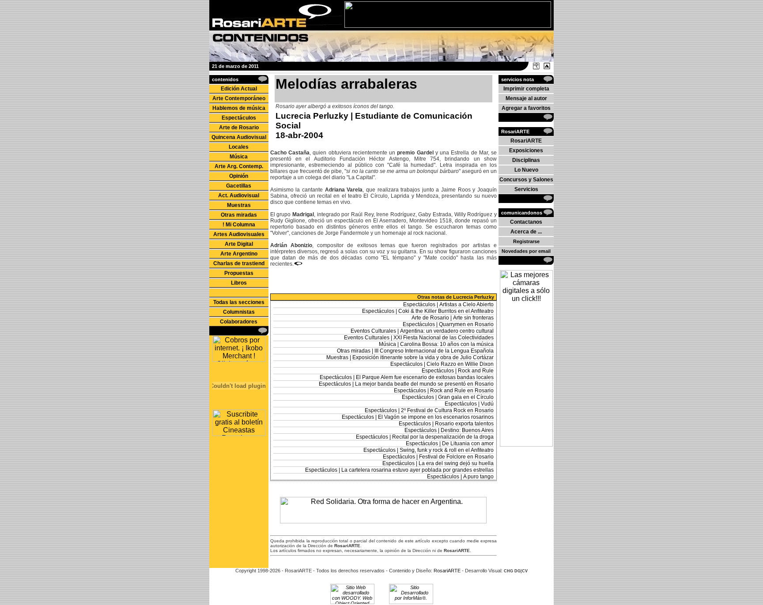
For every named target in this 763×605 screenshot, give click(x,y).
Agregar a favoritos (526, 108)
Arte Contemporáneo (238, 98)
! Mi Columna (239, 225)
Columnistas (239, 312)
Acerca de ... (526, 232)
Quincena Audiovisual (239, 137)
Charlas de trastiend (238, 263)
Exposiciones (526, 150)
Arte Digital (239, 244)
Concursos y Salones (526, 180)
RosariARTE (526, 141)
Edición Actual (239, 89)
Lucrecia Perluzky (312, 115)
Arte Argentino (238, 254)
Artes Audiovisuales (238, 234)
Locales (239, 147)
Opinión (238, 176)
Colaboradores (238, 322)
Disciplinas (526, 160)
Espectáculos (239, 118)
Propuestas (238, 273)
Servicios (526, 189)
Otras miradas (239, 215)
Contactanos (526, 222)
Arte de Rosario (239, 127)
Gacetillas (238, 186)
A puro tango (478, 476)
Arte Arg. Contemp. (239, 166)
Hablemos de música (238, 108)
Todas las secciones (238, 302)
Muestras (239, 205)
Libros (239, 283)
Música (239, 157)
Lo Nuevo (526, 170)
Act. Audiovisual (238, 195)
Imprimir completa (526, 89)
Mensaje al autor (526, 98)
